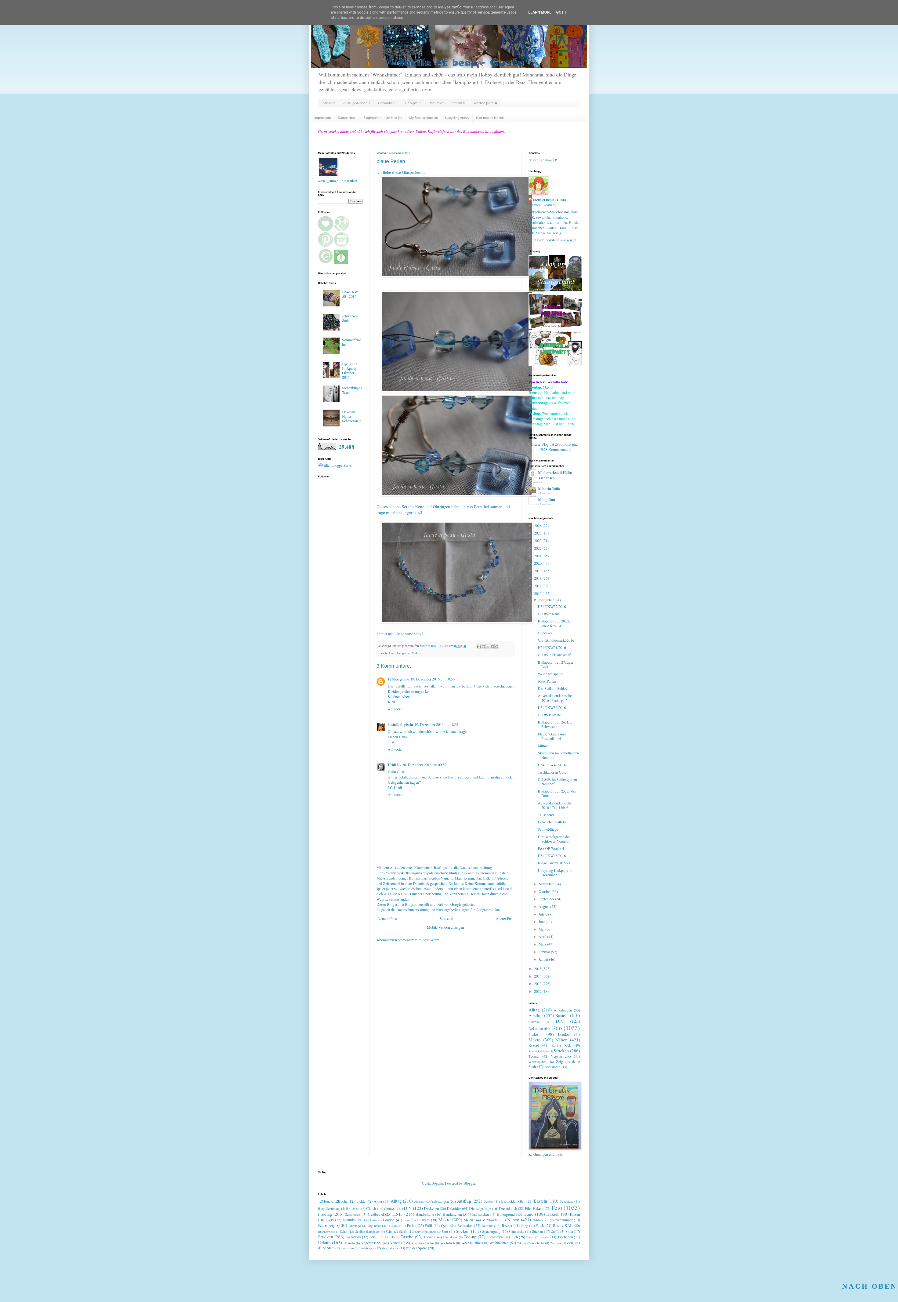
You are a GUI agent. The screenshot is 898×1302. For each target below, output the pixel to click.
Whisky (521, 1243)
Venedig (396, 1242)
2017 (538, 585)
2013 (538, 983)
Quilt (445, 1225)
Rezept (534, 1045)
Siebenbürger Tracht (352, 390)
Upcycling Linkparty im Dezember (555, 872)
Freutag (325, 1214)
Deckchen (431, 1208)
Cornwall (534, 1021)
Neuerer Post (387, 918)
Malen (468, 1219)
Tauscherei (546, 814)
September (547, 898)
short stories (552, 1067)
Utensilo (349, 1243)
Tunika (530, 1237)
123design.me (398, 679)
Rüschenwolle (326, 1231)
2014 (538, 976)
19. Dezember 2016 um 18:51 (436, 724)
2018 (538, 578)
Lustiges (423, 1219)
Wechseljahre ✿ (485, 103)
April (543, 936)
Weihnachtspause (550, 673)
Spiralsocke (516, 1231)
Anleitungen (563, 1009)
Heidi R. (394, 764)
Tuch (514, 1236)
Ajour (378, 1201)
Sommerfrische (351, 342)
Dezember (547, 599)
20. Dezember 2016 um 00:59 (424, 764)
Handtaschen (452, 1214)
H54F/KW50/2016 (552, 707)
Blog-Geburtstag (329, 1208)
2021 (538, 555)
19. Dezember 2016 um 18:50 (432, 678)
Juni (542, 921)
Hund (528, 1214)
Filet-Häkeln (534, 1208)
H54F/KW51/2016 (552, 647)
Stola (569, 1231)
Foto (392, 653)
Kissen (575, 1214)
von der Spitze (416, 1247)
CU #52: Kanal (549, 613)
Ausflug (536, 1015)
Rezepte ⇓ (412, 103)
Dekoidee (536, 1028)
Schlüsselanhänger (367, 1231)
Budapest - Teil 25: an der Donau (557, 793)
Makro (416, 653)
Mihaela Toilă (549, 488)
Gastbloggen (353, 1214)
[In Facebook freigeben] (492, 646)
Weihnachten (499, 1242)
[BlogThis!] (483, 646)
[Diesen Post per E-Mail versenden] (479, 646)
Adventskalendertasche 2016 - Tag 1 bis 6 (555, 805)
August (544, 906)
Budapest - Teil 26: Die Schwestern (555, 724)
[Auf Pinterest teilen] (496, 646)
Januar (544, 959)
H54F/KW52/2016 (552, 606)
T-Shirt (374, 1237)
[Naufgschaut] (555, 289)
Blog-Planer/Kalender (554, 862)
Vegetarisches (561, 1056)
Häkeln (535, 1034)
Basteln (562, 1015)
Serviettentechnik (425, 1231)
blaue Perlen (547, 681)
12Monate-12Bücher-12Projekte (342, 1201)
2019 (538, 570)
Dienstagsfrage (480, 1208)
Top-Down (495, 1236)
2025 (538, 533)
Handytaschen (479, 1214)
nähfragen (367, 1248)
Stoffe (555, 1231)
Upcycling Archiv (457, 118)
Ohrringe (355, 1225)
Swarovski (353, 1236)
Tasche (407, 1237)
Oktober (545, 891)
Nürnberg (327, 1225)
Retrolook (488, 1225)
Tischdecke (450, 1237)
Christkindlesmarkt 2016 (556, 640)
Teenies (534, 1056)
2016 (538, 593)
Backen (488, 1201)
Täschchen (565, 1236)
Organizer (374, 1225)
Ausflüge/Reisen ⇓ (356, 103)
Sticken (537, 1231)
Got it (562, 12)
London (564, 1034)
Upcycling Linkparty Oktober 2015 (349, 370)
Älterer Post (504, 918)
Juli (542, 914)
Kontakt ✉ (458, 103)
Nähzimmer (563, 1219)
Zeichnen (555, 1243)
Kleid (330, 1219)
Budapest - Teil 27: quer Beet (555, 664)
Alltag (534, 1010)
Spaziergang (491, 1231)
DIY (560, 1021)
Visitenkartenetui (422, 1243)
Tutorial (544, 1237)
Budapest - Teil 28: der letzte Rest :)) (555, 623)
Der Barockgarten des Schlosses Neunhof (554, 839)
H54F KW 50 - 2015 (350, 294)
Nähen (561, 1040)
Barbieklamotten (513, 1201)
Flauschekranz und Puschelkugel (552, 736)
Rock (540, 1225)
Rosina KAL (561, 1045)
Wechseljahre (537, 1061)
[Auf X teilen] (487, 646)
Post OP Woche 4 (551, 848)
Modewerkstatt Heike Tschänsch (555, 475)
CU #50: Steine (549, 714)
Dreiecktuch (508, 1208)
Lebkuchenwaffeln (552, 821)
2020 (538, 563)
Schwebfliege (548, 829)
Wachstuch (447, 1243)
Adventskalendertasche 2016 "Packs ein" (555, 697)
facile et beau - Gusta (549, 199)
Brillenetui (353, 1208)
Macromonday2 (410, 633)
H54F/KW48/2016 (552, 855)
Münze (543, 745)
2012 (538, 991)
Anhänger (420, 1201)
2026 (538, 525)
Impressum (322, 118)
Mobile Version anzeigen (445, 927)
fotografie (403, 653)
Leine (373, 1220)
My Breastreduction (423, 118)
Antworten (395, 708)
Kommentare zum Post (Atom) (417, 939)
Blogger (469, 1183)
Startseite (328, 103)
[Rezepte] (555, 364)
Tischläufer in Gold (552, 772)
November (547, 883)
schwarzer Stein (349, 318)
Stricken (561, 1051)
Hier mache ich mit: (490, 118)
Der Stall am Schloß (553, 688)
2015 (538, 968)
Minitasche (490, 1219)
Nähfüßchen (540, 1220)
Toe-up (470, 1237)
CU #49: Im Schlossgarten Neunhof (557, 781)
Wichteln (538, 1243)
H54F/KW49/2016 (552, 764)
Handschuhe (425, 1214)
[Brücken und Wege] (555, 327)
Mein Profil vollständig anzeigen (552, 239)
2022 (538, 548)
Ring (524, 1225)
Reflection (465, 1225)
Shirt (445, 1231)
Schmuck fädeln (538, 1051)
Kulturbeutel (352, 1219)
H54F (397, 1214)
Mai (542, 929)
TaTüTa (390, 1237)
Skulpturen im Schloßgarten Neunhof (558, 755)
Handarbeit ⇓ (387, 103)
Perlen (411, 1225)
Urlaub (324, 1242)
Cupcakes (545, 632)
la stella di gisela (400, 724)
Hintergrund (506, 1214)
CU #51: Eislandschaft (554, 654)
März (543, 944)
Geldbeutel (376, 1214)
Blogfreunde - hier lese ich (382, 118)
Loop (406, 1220)
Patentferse (394, 1226)
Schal (343, 1231)
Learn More (539, 12)
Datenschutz (347, 118)
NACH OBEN (869, 1286)
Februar (545, 951)
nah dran (348, 1248)
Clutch (371, 1208)
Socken (463, 1231)
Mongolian (546, 499)
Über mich (436, 103)
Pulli (428, 1225)
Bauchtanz (566, 1201)
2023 (538, 540)
